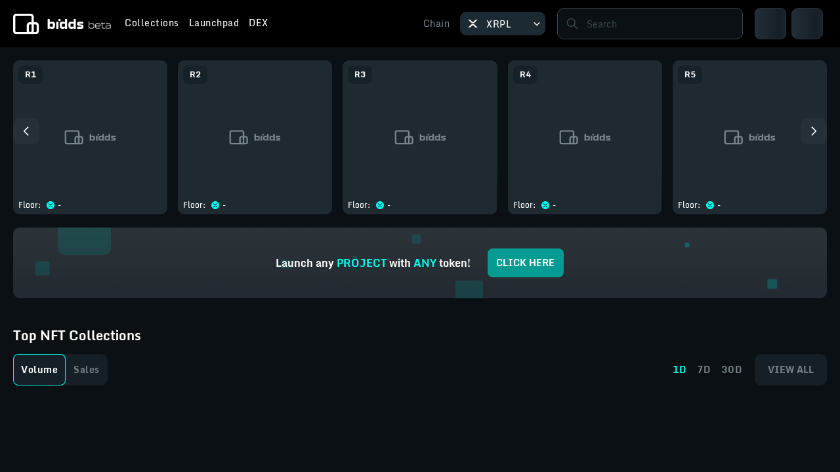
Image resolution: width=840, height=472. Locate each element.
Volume (39, 369)
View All (791, 369)
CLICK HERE (525, 262)
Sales (87, 369)
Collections (152, 24)
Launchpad (214, 24)
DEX (258, 24)
